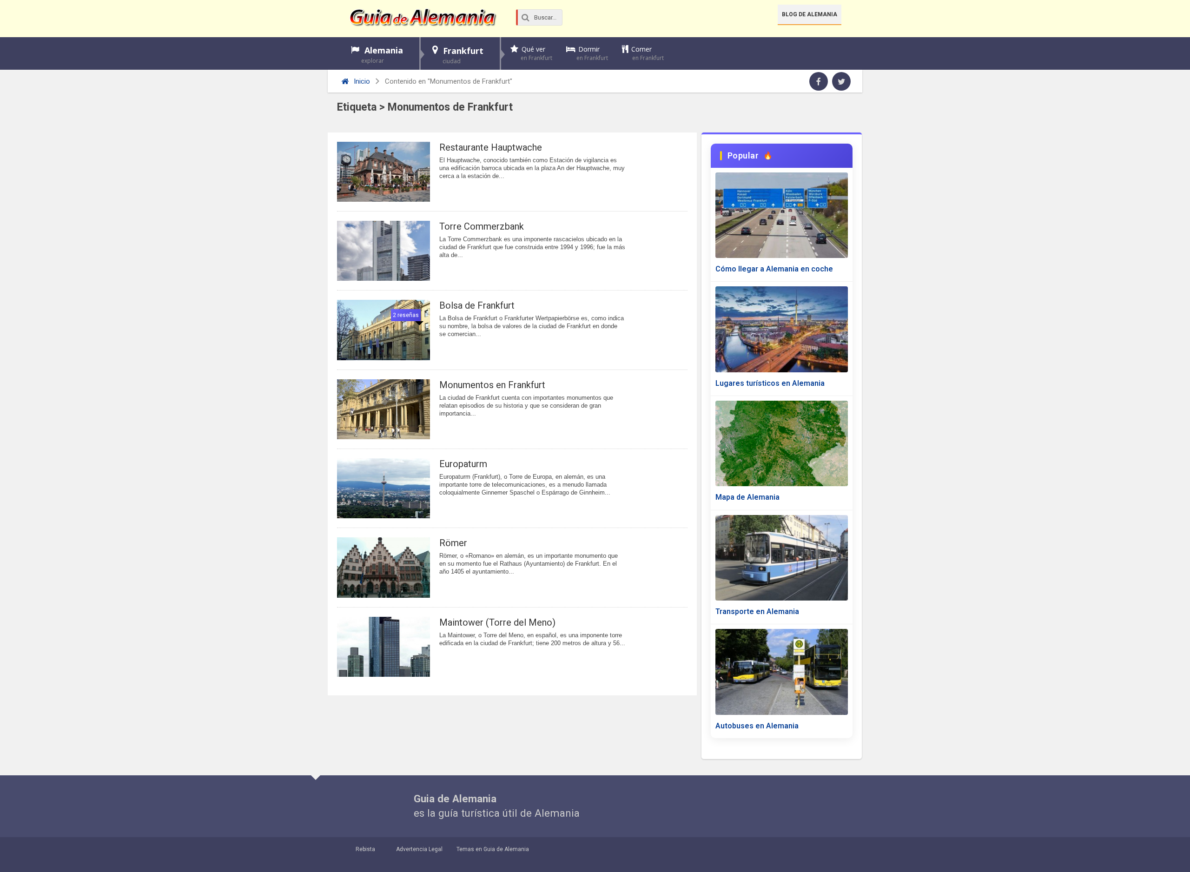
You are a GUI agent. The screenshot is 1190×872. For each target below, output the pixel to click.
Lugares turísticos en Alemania (770, 383)
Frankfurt (463, 55)
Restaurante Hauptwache (490, 147)
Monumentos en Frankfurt (492, 384)
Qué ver (536, 53)
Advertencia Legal (419, 849)
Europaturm (463, 463)
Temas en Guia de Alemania (492, 849)
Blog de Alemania (809, 14)
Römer (453, 542)
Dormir (592, 53)
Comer (647, 53)
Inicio (361, 81)
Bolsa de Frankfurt (477, 305)
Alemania (382, 55)
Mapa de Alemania (747, 497)
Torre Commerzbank (481, 226)
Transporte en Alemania (757, 611)
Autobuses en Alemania (757, 725)
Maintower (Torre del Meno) (497, 622)
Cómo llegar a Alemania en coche (774, 268)
